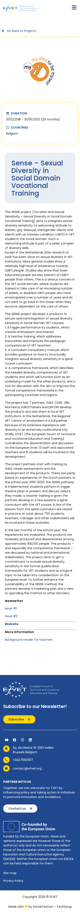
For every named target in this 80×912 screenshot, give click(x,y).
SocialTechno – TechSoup (52, 906)
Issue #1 (11, 608)
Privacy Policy (13, 881)
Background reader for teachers (29, 640)
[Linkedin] (30, 739)
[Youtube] (6, 739)
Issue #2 (11, 616)
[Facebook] (14, 739)
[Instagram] (22, 739)
